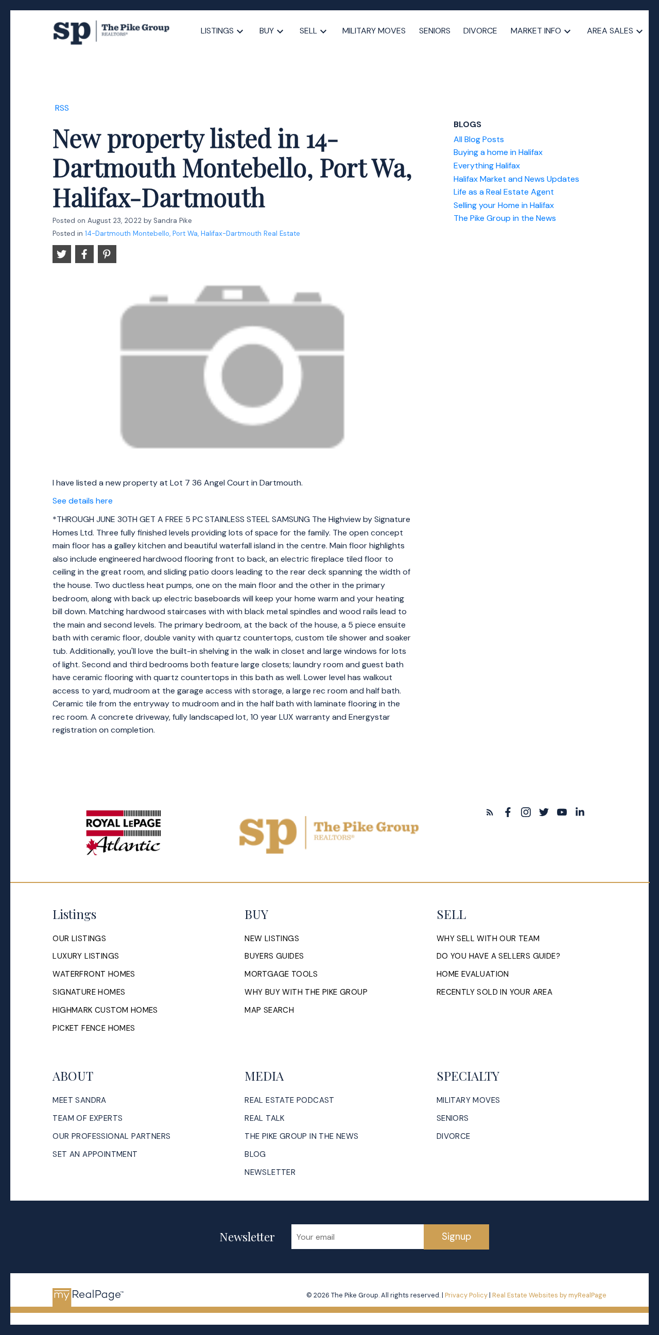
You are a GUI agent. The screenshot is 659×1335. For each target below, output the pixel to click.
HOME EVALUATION (473, 974)
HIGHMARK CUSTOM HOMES (105, 1010)
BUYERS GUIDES (274, 956)
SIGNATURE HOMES (89, 992)
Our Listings (79, 939)
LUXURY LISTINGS (86, 956)
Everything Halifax (487, 165)
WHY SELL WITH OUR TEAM (488, 939)
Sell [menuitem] (308, 30)
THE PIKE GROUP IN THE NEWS (301, 1136)
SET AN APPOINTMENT (95, 1154)
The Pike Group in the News (505, 218)
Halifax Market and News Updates (516, 179)
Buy (266, 30)
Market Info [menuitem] (536, 30)
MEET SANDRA (79, 1100)
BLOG (255, 1154)
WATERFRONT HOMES (94, 974)
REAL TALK (265, 1118)
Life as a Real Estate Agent (504, 191)
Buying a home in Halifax (498, 152)
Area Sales (610, 30)
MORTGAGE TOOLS (281, 974)
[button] (490, 812)
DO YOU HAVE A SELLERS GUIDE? (498, 956)
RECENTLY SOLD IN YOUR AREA (494, 992)
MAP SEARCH (269, 1010)
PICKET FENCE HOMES (94, 1028)
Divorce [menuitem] (480, 30)
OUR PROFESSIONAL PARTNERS (111, 1136)
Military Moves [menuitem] (374, 30)
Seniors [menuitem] (434, 30)
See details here (83, 500)
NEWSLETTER (270, 1172)
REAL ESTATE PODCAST (290, 1100)
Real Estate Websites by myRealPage (549, 1295)
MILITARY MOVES (468, 1100)
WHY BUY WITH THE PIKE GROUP (306, 992)
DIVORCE (454, 1136)
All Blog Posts (479, 139)
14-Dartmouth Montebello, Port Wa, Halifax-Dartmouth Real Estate (192, 233)
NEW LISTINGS (272, 939)
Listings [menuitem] (217, 30)
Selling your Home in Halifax (504, 205)
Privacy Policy (466, 1295)
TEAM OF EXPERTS (88, 1118)
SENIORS (453, 1118)
